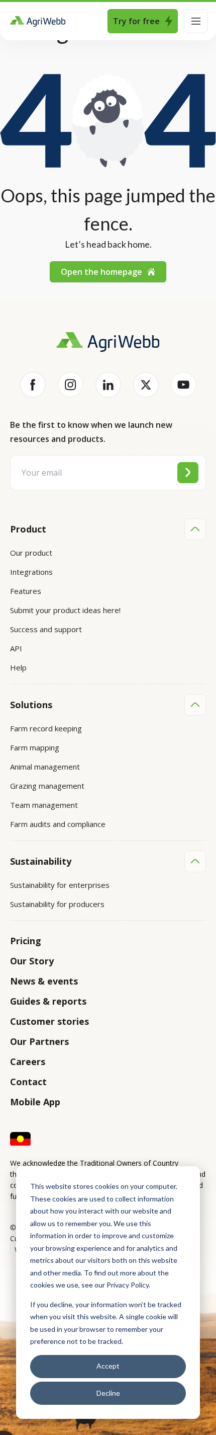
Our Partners (39, 1041)
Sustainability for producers (57, 904)
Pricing (25, 941)
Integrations (31, 572)
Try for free (136, 21)
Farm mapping (34, 747)
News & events (44, 981)
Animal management (45, 767)
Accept (108, 1366)
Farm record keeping (46, 728)
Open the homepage (101, 271)
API (16, 648)
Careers (27, 1061)
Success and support (46, 629)
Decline (108, 1393)
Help (18, 667)
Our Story (32, 961)
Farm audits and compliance (57, 824)
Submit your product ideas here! (65, 610)
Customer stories (49, 1021)
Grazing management (47, 786)
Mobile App (35, 1102)
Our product (31, 553)
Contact (28, 1082)
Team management (44, 805)
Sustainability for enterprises (60, 885)
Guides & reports (48, 1001)
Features (25, 591)
